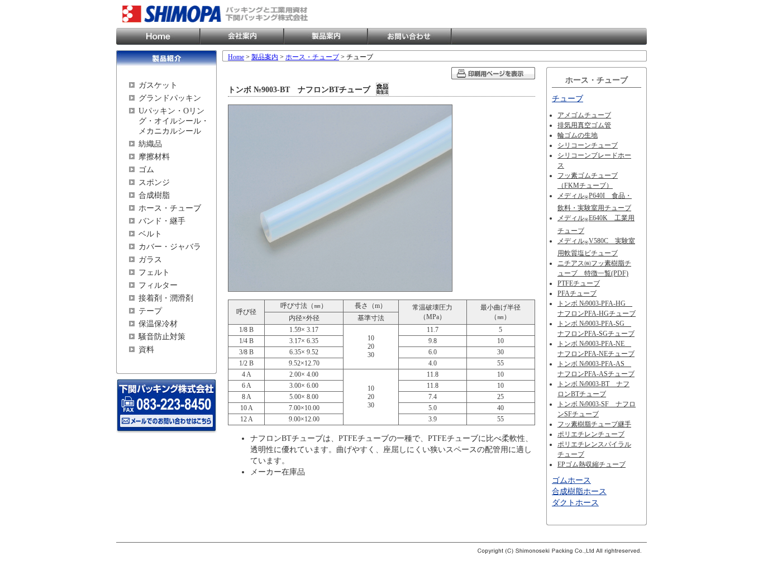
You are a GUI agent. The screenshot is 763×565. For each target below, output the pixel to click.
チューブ (567, 98)
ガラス (150, 259)
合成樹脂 (154, 195)
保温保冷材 (158, 324)
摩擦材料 (154, 157)
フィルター (158, 285)
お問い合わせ (409, 36)
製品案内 (326, 36)
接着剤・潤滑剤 (166, 298)
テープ (150, 311)
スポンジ (154, 182)
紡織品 (150, 144)
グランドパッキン (170, 98)
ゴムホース (571, 480)
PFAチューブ (577, 293)
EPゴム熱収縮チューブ (591, 464)
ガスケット (158, 85)
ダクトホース (575, 502)
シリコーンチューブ (587, 145)
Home (158, 36)
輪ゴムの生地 (577, 135)
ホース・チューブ (170, 208)
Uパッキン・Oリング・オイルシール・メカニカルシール (174, 121)
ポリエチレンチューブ (590, 434)
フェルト (154, 272)
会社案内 (242, 36)
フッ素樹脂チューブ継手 (594, 424)
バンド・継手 (162, 221)
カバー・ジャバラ (170, 247)
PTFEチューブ (578, 283)
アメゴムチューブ (584, 115)
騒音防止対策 (162, 337)
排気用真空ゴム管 (584, 125)
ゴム (146, 169)
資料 (146, 349)
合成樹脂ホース (579, 491)
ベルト (150, 234)
